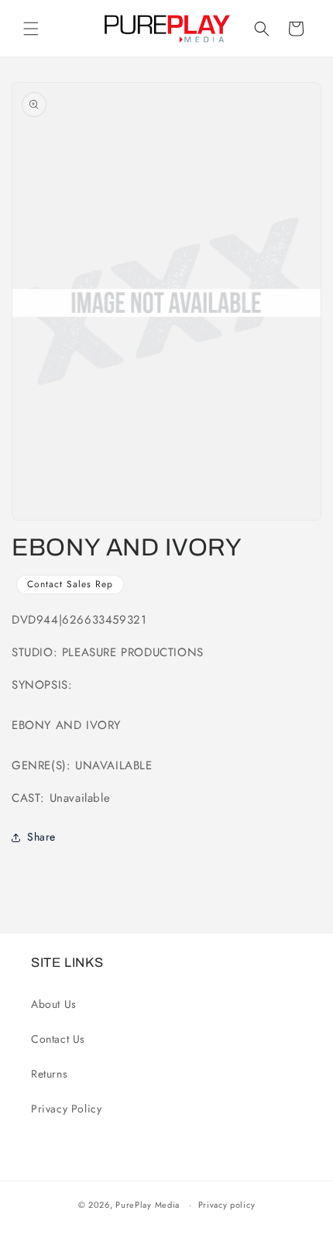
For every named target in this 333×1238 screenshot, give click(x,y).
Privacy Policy (66, 1108)
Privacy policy (227, 1204)
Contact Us (58, 1039)
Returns (49, 1074)
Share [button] (41, 836)
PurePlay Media (147, 1204)
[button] (31, 29)
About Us (54, 1004)
